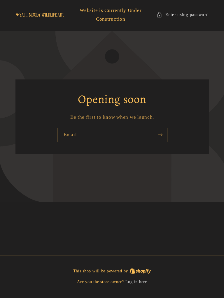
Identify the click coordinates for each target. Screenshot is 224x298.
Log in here (136, 282)
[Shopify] (140, 271)
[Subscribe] (160, 135)
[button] (183, 15)
